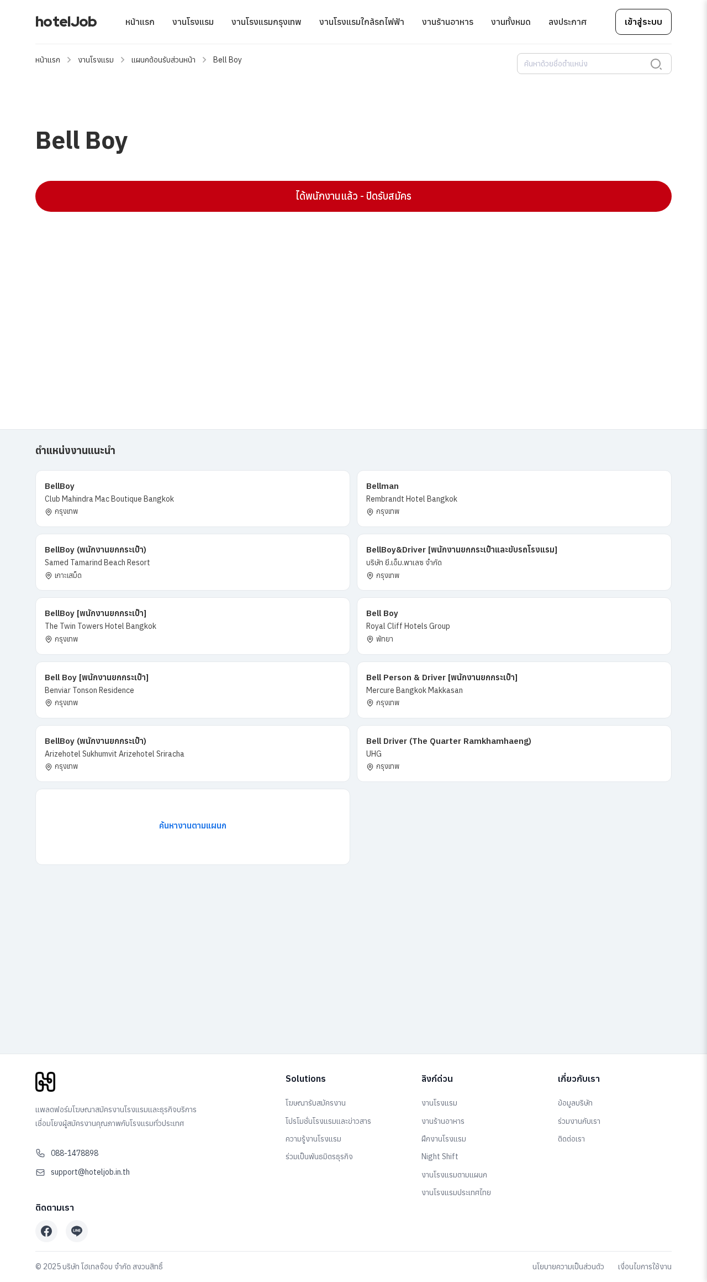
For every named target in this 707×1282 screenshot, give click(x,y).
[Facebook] (46, 1231)
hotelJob (66, 21)
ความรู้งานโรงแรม (313, 1139)
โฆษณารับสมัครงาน (316, 1103)
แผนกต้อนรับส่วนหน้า (163, 60)
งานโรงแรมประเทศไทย (456, 1192)
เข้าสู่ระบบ (643, 21)
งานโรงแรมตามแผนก (454, 1175)
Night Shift (439, 1156)
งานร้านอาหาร (447, 21)
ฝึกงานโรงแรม (443, 1139)
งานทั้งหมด (511, 21)
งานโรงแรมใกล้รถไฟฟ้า (361, 21)
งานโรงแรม (193, 21)
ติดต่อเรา (571, 1139)
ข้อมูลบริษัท (575, 1103)
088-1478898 (74, 1153)
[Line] (77, 1231)
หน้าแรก (140, 21)
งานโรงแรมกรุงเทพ (266, 21)
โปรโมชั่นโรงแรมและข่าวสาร (328, 1121)
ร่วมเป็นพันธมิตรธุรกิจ (319, 1156)
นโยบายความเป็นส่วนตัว (568, 1266)
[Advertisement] (353, 300)
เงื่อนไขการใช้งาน (645, 1266)
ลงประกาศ (567, 21)
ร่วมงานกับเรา (579, 1121)
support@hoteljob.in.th (90, 1172)
